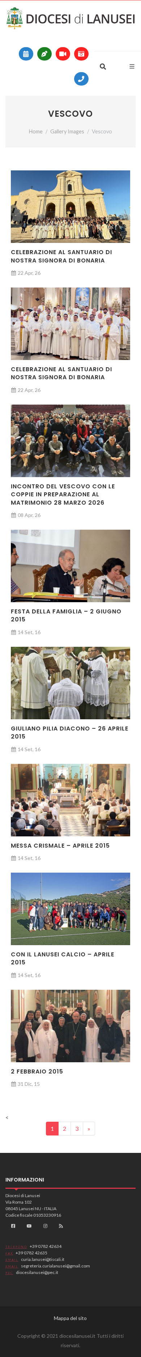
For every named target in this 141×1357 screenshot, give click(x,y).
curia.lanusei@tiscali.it (42, 1259)
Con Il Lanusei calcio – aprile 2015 (62, 958)
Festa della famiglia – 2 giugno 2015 (66, 615)
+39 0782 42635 (31, 1252)
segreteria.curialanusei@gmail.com (55, 1266)
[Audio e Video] (63, 54)
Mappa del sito (70, 1318)
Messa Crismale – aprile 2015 (60, 845)
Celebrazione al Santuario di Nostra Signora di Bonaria (61, 256)
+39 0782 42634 (45, 1246)
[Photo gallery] (81, 54)
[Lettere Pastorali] (44, 54)
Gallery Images (67, 131)
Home (36, 131)
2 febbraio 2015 (37, 1071)
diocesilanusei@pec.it (37, 1272)
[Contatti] (81, 79)
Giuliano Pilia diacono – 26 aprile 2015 (69, 732)
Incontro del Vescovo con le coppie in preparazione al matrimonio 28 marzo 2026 (63, 494)
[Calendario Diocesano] (26, 54)
